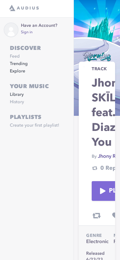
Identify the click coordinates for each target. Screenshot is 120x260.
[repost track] (97, 216)
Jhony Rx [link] (108, 156)
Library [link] (17, 94)
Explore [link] (17, 71)
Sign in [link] (27, 32)
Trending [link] (19, 64)
